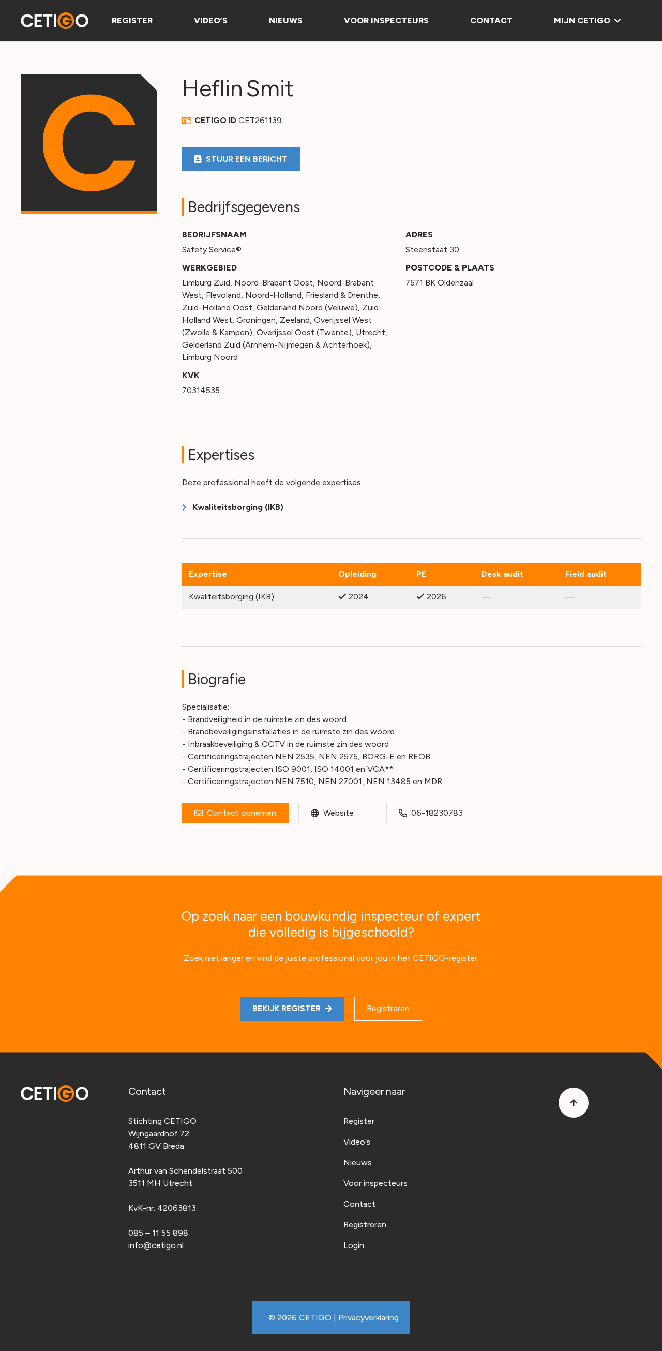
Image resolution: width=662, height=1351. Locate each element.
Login (353, 1245)
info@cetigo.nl (156, 1245)
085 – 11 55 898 (158, 1233)
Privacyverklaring (368, 1318)
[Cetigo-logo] (54, 20)
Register (358, 1121)
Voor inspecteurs (375, 1183)
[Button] (574, 1103)
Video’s (356, 1142)
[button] (615, 20)
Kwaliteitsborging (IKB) (237, 507)
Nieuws (357, 1162)
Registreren (364, 1224)
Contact (359, 1204)
